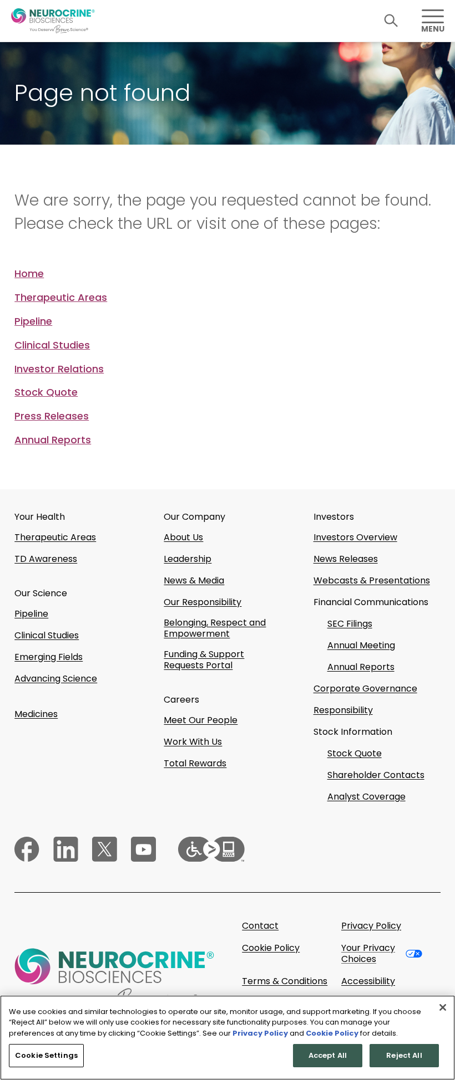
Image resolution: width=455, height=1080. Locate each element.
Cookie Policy (271, 948)
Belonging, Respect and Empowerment (215, 628)
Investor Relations (59, 369)
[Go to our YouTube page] (143, 849)
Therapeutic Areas (60, 298)
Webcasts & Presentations (372, 580)
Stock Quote (46, 392)
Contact (260, 925)
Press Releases (51, 416)
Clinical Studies (52, 345)
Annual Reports (52, 440)
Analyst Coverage (366, 796)
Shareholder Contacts (375, 775)
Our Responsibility (202, 602)
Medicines (36, 714)
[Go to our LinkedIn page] (65, 849)
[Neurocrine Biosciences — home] (53, 20)
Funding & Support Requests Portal (204, 660)
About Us (183, 537)
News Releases (346, 559)
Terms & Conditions (284, 981)
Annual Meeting (361, 645)
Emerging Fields (48, 657)
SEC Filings (349, 623)
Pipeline (33, 321)
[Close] (443, 1007)
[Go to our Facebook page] (26, 849)
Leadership (187, 559)
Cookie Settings (46, 1055)
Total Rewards (195, 763)
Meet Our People (200, 720)
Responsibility (343, 710)
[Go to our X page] (104, 849)
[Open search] (391, 21)
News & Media (194, 580)
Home (29, 274)
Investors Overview (355, 537)
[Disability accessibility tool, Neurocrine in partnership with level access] (211, 849)
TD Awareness (45, 559)
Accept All (328, 1055)
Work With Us (193, 742)
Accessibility (368, 981)
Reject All (404, 1055)
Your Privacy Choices (368, 954)
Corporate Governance (365, 688)
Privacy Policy (371, 925)
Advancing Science (55, 678)
